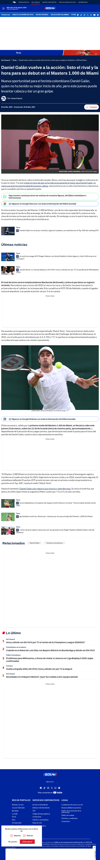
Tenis (14, 60)
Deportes (17, 836)
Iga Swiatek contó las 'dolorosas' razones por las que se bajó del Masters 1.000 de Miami (56, 516)
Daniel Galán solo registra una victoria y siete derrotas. (45, 488)
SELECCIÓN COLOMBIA (60, 15)
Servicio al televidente (40, 805)
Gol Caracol (35, 2)
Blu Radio (15, 811)
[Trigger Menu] (3, 8)
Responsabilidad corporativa (71, 808)
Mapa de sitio (37, 823)
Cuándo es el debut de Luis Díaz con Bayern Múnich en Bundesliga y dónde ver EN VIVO (50, 650)
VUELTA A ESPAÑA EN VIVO (22, 15)
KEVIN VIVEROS (42, 15)
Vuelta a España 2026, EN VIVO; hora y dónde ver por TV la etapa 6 (39, 669)
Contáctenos (36, 817)
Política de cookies (67, 815)
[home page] (14, 2)
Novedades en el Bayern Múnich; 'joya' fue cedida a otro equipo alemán (42, 676)
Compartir (93, 107)
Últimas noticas (23, 2)
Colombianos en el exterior (16, 647)
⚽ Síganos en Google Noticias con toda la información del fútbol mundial (42, 419)
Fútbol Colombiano (13, 655)
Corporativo (65, 821)
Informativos (82, 2)
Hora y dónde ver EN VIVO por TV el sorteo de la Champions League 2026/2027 (45, 642)
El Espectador (17, 823)
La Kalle (15, 814)
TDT (33, 811)
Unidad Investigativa (49, 2)
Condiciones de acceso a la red (72, 805)
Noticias (30, 836)
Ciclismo (9, 666)
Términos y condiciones (69, 818)
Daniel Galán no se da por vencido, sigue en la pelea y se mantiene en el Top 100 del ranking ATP (59, 230)
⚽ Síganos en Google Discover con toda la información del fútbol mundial (42, 204)
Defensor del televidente (41, 808)
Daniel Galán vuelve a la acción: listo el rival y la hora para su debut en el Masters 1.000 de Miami (53, 60)
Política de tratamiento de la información (71, 811)
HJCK (14, 817)
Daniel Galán (34, 543)
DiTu (13, 820)
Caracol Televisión (18, 808)
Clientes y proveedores (40, 820)
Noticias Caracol (17, 805)
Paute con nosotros (39, 826)
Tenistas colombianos (54, 543)
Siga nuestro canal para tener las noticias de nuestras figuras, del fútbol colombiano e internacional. (47, 196)
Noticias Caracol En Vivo (67, 2)
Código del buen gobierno (41, 814)
